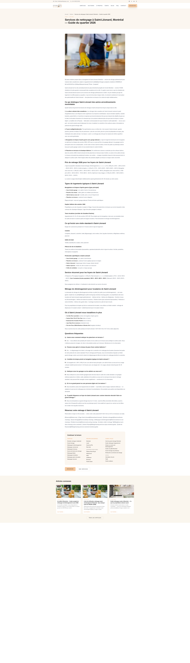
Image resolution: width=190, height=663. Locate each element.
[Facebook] (131, 1)
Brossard (88, 459)
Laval (87, 443)
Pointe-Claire (89, 461)
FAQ (117, 5)
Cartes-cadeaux (109, 461)
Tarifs (107, 5)
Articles (71, 14)
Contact (123, 5)
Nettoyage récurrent (72, 459)
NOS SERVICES (83, 469)
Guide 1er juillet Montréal (111, 448)
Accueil (66, 14)
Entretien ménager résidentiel (74, 441)
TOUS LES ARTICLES (95, 517)
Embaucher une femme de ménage (113, 452)
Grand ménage (70, 443)
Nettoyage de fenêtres (72, 455)
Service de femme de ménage (74, 451)
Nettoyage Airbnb (71, 453)
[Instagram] (129, 1)
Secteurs (91, 5)
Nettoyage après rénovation (73, 457)
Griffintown (88, 457)
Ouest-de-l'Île (89, 445)
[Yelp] (134, 1)
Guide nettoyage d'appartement (112, 443)
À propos (99, 5)
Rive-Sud (88, 447)
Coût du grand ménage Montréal (113, 441)
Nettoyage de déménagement (74, 445)
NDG (87, 455)
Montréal (88, 441)
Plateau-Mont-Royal (91, 451)
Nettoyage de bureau (72, 449)
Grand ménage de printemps (112, 450)
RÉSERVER (132, 5)
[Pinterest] (136, 1)
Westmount (89, 453)
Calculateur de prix (109, 457)
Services (83, 5)
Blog (112, 5)
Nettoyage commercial (72, 447)
